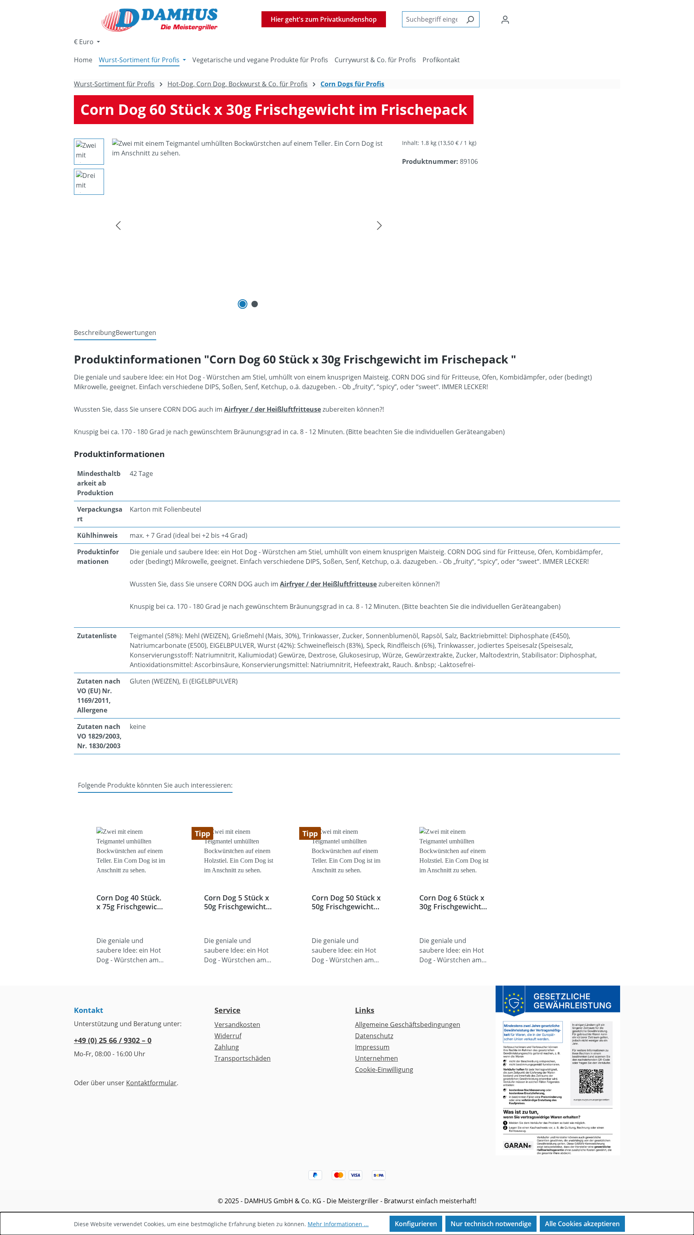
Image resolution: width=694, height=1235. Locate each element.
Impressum (372, 1047)
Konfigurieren (416, 1223)
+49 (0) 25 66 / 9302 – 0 (112, 1040)
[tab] (95, 333)
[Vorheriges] (118, 225)
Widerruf (227, 1035)
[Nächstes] (380, 225)
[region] (230, 225)
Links (364, 1010)
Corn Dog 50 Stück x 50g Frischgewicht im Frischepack (346, 902)
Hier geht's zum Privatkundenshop (324, 19)
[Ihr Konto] (505, 19)
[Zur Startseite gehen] (159, 19)
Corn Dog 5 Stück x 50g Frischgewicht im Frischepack (236, 902)
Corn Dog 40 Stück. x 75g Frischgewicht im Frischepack (130, 902)
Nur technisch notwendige (491, 1223)
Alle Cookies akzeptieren (582, 1223)
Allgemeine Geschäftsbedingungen (407, 1024)
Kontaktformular (151, 1082)
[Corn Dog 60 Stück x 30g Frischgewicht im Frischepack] (249, 225)
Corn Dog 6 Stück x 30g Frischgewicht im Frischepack (451, 902)
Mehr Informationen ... (338, 1224)
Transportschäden (242, 1058)
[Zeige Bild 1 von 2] (242, 304)
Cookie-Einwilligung (384, 1069)
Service (227, 1010)
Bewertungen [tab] (136, 332)
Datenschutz (374, 1035)
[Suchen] (470, 19)
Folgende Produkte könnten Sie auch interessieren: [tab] (155, 785)
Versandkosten (237, 1024)
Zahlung (226, 1047)
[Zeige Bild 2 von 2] (254, 304)
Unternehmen (376, 1058)
